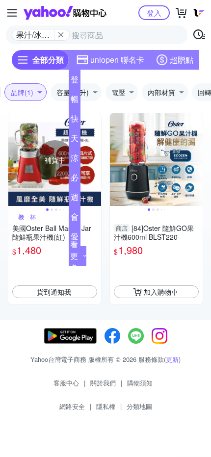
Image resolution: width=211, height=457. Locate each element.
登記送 (75, 81)
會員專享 (75, 219)
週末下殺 (75, 199)
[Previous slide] (14, 160)
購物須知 (140, 382)
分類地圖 (139, 406)
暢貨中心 (75, 101)
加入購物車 (161, 292)
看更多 (74, 255)
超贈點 (181, 59)
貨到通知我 (54, 292)
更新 (172, 359)
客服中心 (66, 382)
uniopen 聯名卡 (117, 59)
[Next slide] (94, 160)
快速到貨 (75, 120)
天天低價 (75, 140)
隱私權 (105, 406)
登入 (154, 12)
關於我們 (103, 382)
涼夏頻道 (75, 160)
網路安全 (72, 406)
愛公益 (75, 238)
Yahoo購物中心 (65, 13)
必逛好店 (75, 179)
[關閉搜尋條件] (60, 34)
